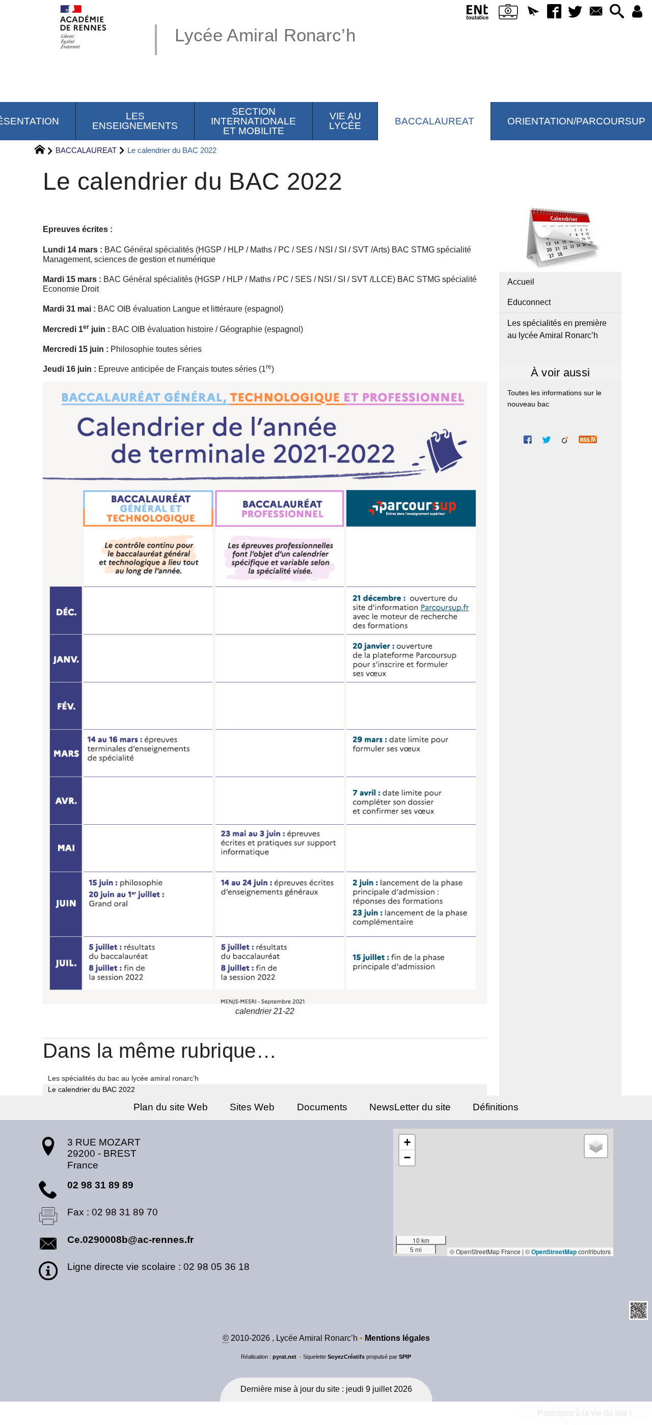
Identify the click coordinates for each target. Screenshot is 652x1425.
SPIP (405, 1357)
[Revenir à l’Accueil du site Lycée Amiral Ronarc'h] (84, 27)
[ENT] (478, 14)
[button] (533, 12)
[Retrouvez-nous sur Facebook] (528, 439)
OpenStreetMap (554, 1251)
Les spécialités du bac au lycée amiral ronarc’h (123, 1078)
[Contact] (595, 12)
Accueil (520, 281)
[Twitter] (574, 12)
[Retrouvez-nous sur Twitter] (546, 439)
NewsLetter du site (410, 1107)
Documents (322, 1107)
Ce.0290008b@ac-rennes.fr (130, 1239)
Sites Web (252, 1107)
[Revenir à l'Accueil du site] (44, 151)
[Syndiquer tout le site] (588, 439)
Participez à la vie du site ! (584, 1413)
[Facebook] (554, 12)
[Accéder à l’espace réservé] (637, 12)
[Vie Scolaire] (508, 14)
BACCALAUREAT (86, 150)
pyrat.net (284, 1357)
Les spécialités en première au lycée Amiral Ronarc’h (557, 329)
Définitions (496, 1107)
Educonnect (529, 302)
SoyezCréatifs (346, 1357)
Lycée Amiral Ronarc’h (265, 35)
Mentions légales (397, 1338)
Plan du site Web (170, 1107)
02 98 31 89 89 (100, 1185)
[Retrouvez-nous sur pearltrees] (564, 439)
